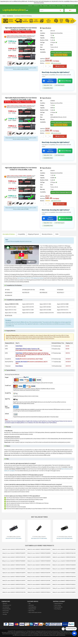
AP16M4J (7, 289)
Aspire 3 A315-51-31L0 (10, 309)
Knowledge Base (32, 607)
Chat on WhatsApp (66, 81)
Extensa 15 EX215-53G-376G (64, 312)
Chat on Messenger (50, 80)
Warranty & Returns (47, 234)
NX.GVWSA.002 (43, 292)
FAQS (56, 234)
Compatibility (21, 234)
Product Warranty (6, 608)
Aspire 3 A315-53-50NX (45, 309)
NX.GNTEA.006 (8, 315)
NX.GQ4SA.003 (8, 292)
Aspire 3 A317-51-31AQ (11, 312)
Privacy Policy (6, 610)
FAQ (41, 5)
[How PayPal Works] (68, 624)
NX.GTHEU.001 (25, 292)
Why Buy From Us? (7, 605)
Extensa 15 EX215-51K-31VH (47, 312)
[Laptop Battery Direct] (16, 11)
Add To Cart (60, 66)
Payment (45, 5)
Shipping (64, 5)
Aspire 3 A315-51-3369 (28, 309)
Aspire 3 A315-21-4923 (45, 304)
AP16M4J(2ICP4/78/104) (28, 289)
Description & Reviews (9, 234)
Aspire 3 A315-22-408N (62, 304)
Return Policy (31, 610)
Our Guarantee (6, 607)
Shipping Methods (58, 603)
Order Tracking (52, 5)
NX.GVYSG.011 (60, 292)
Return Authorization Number (35, 612)
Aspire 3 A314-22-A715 (28, 304)
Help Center (31, 605)
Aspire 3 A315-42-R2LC (45, 307)
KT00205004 (60, 289)
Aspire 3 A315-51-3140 (62, 307)
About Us (30, 5)
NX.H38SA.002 (8, 295)
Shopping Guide (70, 5)
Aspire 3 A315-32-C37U (28, 307)
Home (4, 15)
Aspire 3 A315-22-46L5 (10, 307)
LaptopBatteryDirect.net (21, 631)
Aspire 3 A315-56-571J (62, 309)
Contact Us (36, 5)
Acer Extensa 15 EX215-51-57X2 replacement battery (30, 278)
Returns (58, 5)
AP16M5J (42, 289)
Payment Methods (58, 607)
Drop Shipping (57, 608)
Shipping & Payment (33, 234)
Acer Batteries (10, 15)
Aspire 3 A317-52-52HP (28, 312)
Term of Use (5, 612)
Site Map (5, 614)
